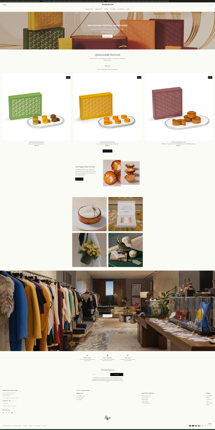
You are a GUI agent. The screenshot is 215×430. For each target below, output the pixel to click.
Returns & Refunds (145, 399)
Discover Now (107, 315)
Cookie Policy (31, 425)
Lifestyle (128, 9)
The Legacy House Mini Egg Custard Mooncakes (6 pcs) (107, 143)
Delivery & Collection (145, 397)
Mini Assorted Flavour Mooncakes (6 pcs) (36, 143)
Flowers (208, 401)
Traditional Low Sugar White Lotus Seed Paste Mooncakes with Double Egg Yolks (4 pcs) (178, 143)
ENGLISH (4, 4)
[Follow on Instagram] (3, 412)
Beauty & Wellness (121, 9)
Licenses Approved (37, 425)
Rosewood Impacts (79, 399)
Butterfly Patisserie (98, 9)
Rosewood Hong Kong (80, 397)
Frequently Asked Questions (146, 395)
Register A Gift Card (145, 401)
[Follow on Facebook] (6, 412)
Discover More (107, 36)
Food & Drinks (112, 9)
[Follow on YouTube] (12, 412)
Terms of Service (101, 379)
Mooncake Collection (89, 9)
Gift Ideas (106, 9)
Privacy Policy (95, 379)
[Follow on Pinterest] (9, 412)
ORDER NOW (79, 179)
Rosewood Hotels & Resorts (80, 396)
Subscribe (116, 374)
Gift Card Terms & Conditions (17, 425)
